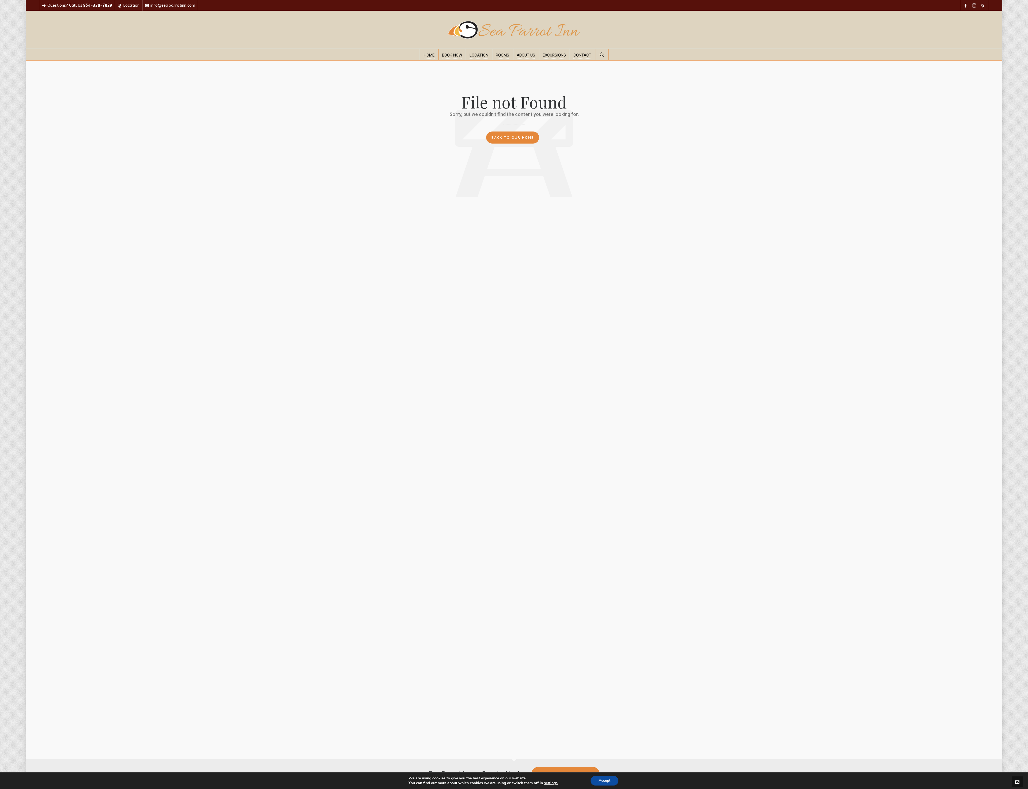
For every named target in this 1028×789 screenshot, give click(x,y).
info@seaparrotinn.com (172, 5)
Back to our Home (513, 138)
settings (551, 783)
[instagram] (975, 5)
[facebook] (966, 5)
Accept (604, 780)
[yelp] (983, 5)
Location (131, 5)
